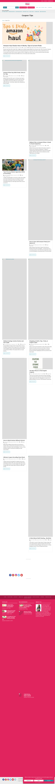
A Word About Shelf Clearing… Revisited (40, 538)
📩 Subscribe (49, 7)
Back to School (31, 7)
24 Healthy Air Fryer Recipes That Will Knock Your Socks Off (9, 618)
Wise (32, 245)
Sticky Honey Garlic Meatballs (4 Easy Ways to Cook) (11, 611)
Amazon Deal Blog (42, 47)
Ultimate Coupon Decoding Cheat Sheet (14, 457)
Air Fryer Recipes (18, 11)
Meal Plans (31, 11)
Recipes (42, 7)
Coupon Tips (23, 344)
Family (30, 146)
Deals (46, 7)
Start (40, 7)
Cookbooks (36, 11)
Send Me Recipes (43, 11)
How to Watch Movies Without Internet (14, 440)
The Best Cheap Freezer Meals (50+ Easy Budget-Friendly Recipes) (25, 606)
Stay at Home (36, 47)
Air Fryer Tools (26, 11)
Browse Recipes (12, 11)
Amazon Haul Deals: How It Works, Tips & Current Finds (22, 45)
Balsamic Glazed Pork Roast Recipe (28, 612)
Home (37, 7)
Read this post (6, 85)
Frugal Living (31, 47)
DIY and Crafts (5, 11)
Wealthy (7, 76)
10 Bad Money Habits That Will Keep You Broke (27, 695)
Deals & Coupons (23, 7)
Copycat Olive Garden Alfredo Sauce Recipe (10, 605)
